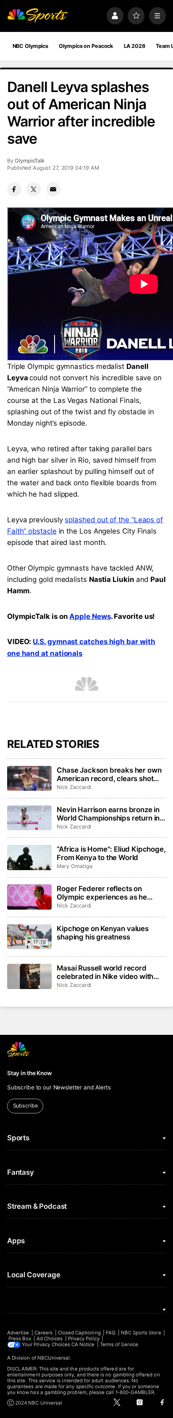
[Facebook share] (14, 189)
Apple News (89, 616)
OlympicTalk (30, 161)
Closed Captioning (79, 1333)
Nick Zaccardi (74, 787)
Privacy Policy (84, 1339)
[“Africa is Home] (29, 857)
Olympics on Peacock (86, 46)
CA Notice (83, 1344)
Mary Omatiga (74, 866)
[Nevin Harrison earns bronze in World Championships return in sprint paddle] (29, 818)
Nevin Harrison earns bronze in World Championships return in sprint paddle (108, 813)
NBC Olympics (31, 46)
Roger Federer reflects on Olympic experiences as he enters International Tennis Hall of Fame (108, 892)
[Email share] (53, 189)
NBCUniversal (53, 1358)
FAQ (110, 1333)
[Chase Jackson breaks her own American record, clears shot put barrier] (29, 778)
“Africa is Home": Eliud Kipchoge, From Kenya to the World (111, 853)
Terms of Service (119, 1344)
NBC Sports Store (141, 1333)
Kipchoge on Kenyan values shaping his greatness (103, 932)
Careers (43, 1333)
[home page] (37, 15)
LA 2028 (134, 46)
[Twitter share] (33, 189)
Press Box (19, 1339)
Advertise (18, 1333)
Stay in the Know (29, 1073)
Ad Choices (50, 1339)
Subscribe (25, 1105)
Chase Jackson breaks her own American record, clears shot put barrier (109, 774)
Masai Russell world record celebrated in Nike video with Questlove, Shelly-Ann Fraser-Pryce (107, 972)
